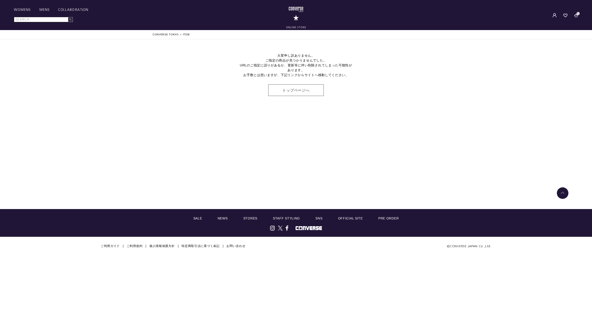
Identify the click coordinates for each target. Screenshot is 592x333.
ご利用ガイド (110, 246)
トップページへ (296, 90)
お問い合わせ (235, 246)
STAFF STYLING (286, 218)
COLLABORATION (73, 9)
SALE (197, 218)
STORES (250, 218)
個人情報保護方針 (162, 246)
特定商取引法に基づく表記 (200, 246)
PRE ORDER (388, 218)
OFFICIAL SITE (350, 218)
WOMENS (22, 9)
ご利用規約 (135, 246)
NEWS (223, 218)
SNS (318, 218)
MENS (44, 9)
